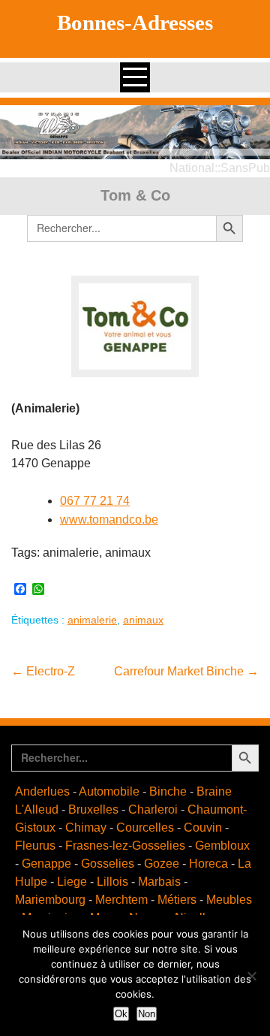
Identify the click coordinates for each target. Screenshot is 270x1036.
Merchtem (121, 899)
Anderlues (42, 791)
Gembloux (222, 845)
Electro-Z (43, 671)
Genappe (46, 863)
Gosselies (107, 863)
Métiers (177, 899)
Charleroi (153, 809)
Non (146, 1013)
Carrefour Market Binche (186, 671)
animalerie (92, 620)
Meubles (229, 899)
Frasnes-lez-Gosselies (125, 845)
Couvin (203, 827)
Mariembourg (50, 899)
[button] (135, 132)
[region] (135, 132)
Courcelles (145, 827)
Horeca (208, 863)
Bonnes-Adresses (135, 23)
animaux (143, 620)
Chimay (85, 827)
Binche (168, 791)
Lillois (112, 881)
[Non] (251, 975)
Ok (121, 1013)
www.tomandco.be (109, 519)
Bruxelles (93, 809)
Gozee (161, 863)
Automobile (109, 791)
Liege (72, 881)
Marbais (159, 881)
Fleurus (35, 845)
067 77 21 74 (95, 500)
